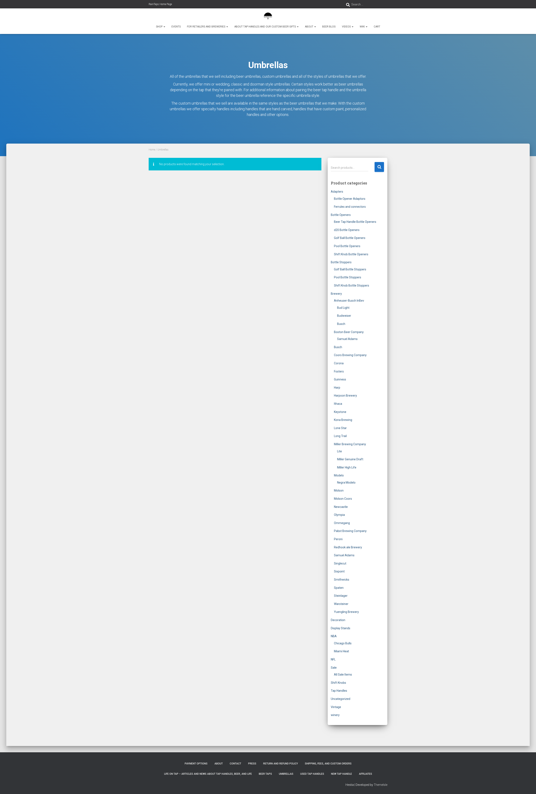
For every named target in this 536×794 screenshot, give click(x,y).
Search (379, 167)
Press (252, 763)
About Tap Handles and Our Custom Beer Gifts (265, 26)
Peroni (338, 539)
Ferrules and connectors (350, 206)
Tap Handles (339, 690)
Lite (339, 451)
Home (152, 149)
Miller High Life (346, 467)
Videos (346, 26)
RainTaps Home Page (160, 4)
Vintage (336, 707)
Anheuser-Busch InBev (349, 300)
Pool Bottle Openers (347, 246)
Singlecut (340, 563)
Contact (235, 763)
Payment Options (196, 763)
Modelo (339, 475)
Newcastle (341, 507)
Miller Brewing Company (350, 444)
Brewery (336, 293)
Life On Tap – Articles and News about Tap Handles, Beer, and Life (208, 773)
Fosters (339, 371)
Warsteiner (341, 604)
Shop (159, 26)
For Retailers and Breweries (206, 26)
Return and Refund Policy (280, 763)
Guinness (340, 379)
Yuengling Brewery (346, 612)
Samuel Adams (347, 339)
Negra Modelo (346, 482)
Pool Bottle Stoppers (347, 277)
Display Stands (340, 628)
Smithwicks (341, 579)
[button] (164, 26)
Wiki (362, 26)
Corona (339, 363)
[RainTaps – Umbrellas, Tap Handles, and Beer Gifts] (268, 15)
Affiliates (365, 773)
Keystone (340, 412)
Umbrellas (286, 773)
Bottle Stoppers (341, 262)
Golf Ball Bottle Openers (349, 238)
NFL (333, 659)
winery (335, 715)
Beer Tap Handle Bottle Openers (355, 221)
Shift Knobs (338, 682)
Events (176, 26)
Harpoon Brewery (345, 395)
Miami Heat (341, 651)
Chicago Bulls (343, 643)
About (309, 26)
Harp (337, 387)
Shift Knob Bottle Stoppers (351, 285)
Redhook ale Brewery (348, 547)
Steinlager (341, 595)
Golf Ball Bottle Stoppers (350, 269)
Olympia (339, 514)
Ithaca (338, 403)
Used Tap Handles (312, 773)
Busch (341, 324)
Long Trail (340, 436)
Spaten (339, 587)
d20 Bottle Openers (346, 230)
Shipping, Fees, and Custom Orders (328, 763)
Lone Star (340, 428)
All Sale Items (343, 674)
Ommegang (342, 523)
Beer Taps (265, 773)
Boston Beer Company (349, 332)
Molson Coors (343, 498)
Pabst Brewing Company (350, 531)
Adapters (337, 191)
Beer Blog (329, 26)
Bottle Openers (341, 215)
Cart (377, 26)
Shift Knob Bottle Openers (351, 254)
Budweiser (344, 315)
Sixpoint (339, 571)
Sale (334, 667)
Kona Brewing (343, 420)
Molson (339, 490)
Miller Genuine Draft (350, 459)
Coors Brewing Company (350, 355)
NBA (334, 636)
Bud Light (343, 307)
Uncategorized (340, 699)
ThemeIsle (380, 784)
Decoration (338, 620)
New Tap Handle (341, 773)
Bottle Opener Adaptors (349, 198)
